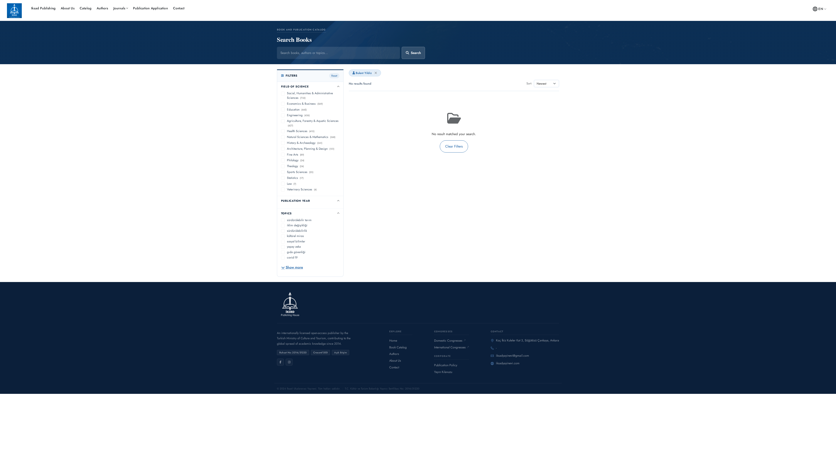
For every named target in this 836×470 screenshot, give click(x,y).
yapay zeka (294, 246)
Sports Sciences (300, 172)
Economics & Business (305, 103)
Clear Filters (454, 146)
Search (416, 52)
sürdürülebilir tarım (299, 220)
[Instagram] (289, 362)
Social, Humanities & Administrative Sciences (310, 95)
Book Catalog (398, 347)
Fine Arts (295, 154)
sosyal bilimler (296, 241)
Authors (102, 8)
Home (393, 340)
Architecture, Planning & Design (310, 148)
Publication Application (150, 8)
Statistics (295, 178)
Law (291, 183)
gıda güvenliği (296, 252)
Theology (295, 166)
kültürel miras (295, 236)
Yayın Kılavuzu (443, 372)
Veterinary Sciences (302, 189)
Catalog (85, 8)
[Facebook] (280, 362)
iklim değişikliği (297, 225)
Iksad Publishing (43, 8)
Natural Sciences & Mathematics (311, 137)
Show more (294, 267)
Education (297, 109)
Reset (334, 76)
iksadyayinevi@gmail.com (512, 355)
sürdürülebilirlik (297, 230)
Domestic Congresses (448, 340)
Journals (119, 8)
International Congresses (450, 347)
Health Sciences (300, 131)
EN (820, 9)
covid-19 (292, 257)
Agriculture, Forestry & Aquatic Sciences (313, 123)
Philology (295, 160)
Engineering (298, 115)
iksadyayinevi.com (507, 363)
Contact (178, 8)
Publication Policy (445, 365)
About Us (67, 8)
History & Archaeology (304, 143)
